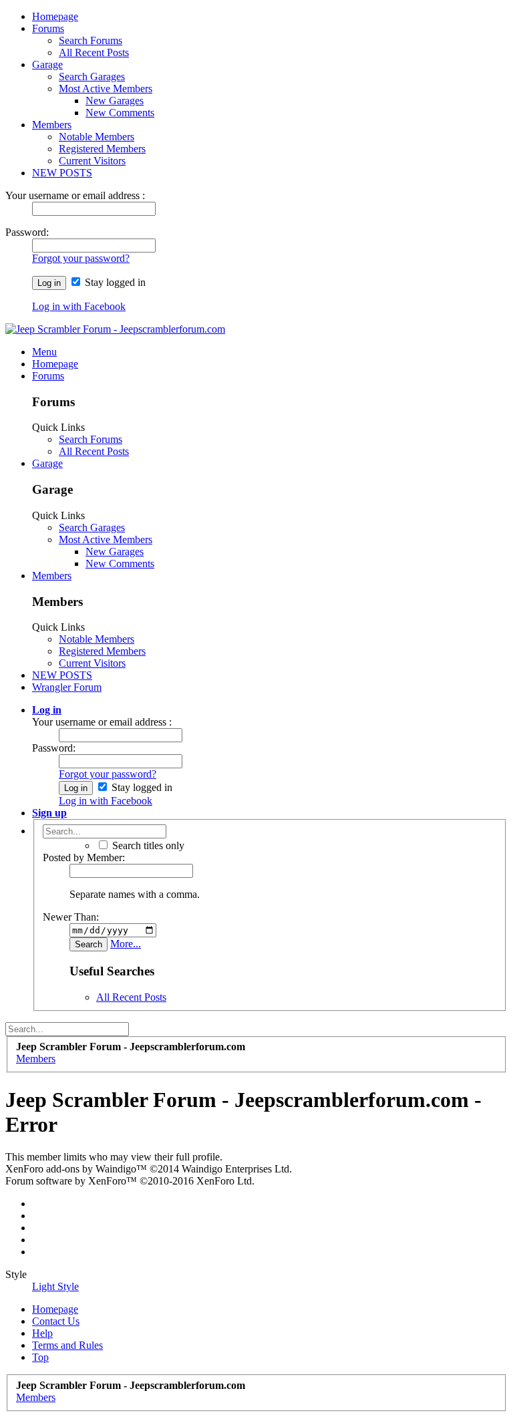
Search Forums (90, 40)
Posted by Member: (84, 857)
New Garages (115, 100)
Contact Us (55, 1321)
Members (51, 124)
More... (125, 943)
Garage (47, 64)
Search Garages (92, 76)
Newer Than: (71, 917)
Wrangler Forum (67, 687)
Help (42, 1333)
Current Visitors (92, 160)
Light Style (55, 1286)
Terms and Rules (67, 1345)
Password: (27, 232)
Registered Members (102, 148)
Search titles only (147, 845)
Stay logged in (114, 282)
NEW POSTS (62, 172)
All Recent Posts (94, 52)
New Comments (120, 112)
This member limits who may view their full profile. (113, 1156)
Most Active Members (105, 88)
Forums (48, 28)
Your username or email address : (75, 195)
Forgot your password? (81, 258)
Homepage (55, 16)
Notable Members (96, 136)
